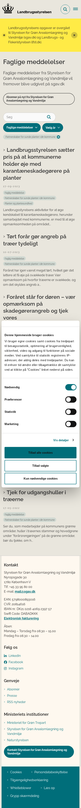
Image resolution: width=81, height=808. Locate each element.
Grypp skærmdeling (24, 796)
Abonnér (13, 689)
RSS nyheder (16, 702)
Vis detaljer (61, 440)
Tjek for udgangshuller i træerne (34, 495)
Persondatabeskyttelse (51, 772)
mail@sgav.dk (25, 591)
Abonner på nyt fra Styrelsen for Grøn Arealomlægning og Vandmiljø (29, 98)
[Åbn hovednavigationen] (77, 9)
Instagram (16, 668)
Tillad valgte (40, 465)
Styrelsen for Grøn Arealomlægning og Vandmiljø (35, 731)
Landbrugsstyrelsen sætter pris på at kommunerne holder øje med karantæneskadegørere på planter (38, 164)
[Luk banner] (74, 35)
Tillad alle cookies (40, 452)
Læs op (49, 788)
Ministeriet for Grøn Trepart (26, 723)
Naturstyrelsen (18, 740)
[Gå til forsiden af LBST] (26, 9)
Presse (12, 696)
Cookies (16, 772)
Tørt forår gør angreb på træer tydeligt (34, 239)
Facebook (16, 662)
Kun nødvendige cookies (41, 478)
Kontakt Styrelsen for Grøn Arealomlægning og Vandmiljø (37, 751)
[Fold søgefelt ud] (65, 9)
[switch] (70, 399)
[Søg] (51, 117)
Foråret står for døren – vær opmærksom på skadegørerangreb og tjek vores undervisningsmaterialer (39, 311)
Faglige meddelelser (19, 127)
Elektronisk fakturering (21, 618)
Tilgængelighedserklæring (29, 780)
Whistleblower (20, 788)
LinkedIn (15, 656)
